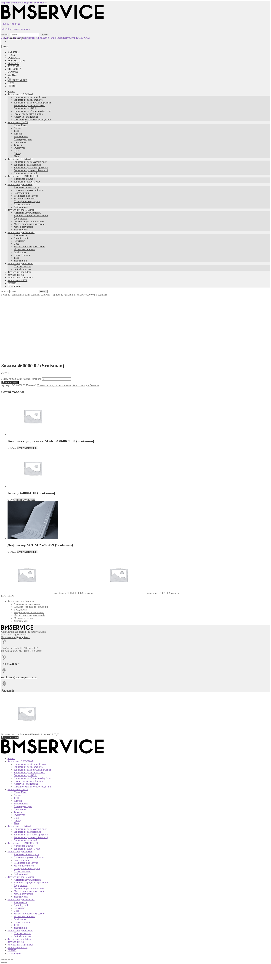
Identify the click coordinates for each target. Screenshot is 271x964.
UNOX (11, 55)
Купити (21, 447)
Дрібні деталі (21, 238)
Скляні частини (22, 204)
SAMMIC (13, 72)
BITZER (12, 74)
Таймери (18, 145)
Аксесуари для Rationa (26, 116)
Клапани (18, 133)
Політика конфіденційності (15, 637)
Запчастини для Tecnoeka (21, 232)
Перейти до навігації (12, 2)
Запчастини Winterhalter (20, 277)
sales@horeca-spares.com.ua (15, 29)
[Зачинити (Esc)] (2, 959)
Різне (16, 156)
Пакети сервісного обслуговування (32, 119)
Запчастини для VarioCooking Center (33, 111)
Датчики (18, 128)
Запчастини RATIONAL (21, 94)
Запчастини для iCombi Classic (30, 97)
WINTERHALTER (17, 80)
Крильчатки (20, 142)
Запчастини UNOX (18, 122)
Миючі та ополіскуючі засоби (29, 224)
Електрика (19, 241)
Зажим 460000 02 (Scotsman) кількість (21, 379)
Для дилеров (14, 286)
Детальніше (31, 447)
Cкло (16, 150)
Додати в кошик (10, 382)
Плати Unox (20, 125)
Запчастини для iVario (25, 108)
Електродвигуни (23, 139)
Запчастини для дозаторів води (30, 162)
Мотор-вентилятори (24, 198)
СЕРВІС (12, 86)
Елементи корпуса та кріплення (31, 215)
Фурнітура (19, 147)
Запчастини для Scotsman (21, 210)
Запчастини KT (16, 274)
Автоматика (20, 235)
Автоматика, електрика (26, 187)
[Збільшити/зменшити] (12, 959)
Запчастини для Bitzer (19, 272)
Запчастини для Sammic (20, 263)
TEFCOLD (13, 63)
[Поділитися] (5, 959)
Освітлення (20, 252)
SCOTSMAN (14, 66)
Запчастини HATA (17, 280)
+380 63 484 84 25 (10, 23)
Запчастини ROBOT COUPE (23, 176)
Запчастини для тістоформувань (31, 167)
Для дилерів (7, 690)
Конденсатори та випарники (29, 221)
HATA (11, 83)
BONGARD (14, 57)
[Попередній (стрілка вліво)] (2, 962)
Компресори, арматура (26, 195)
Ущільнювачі (21, 136)
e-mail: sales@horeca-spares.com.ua (19, 677)
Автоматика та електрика (27, 212)
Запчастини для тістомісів (28, 164)
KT (9, 77)
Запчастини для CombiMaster (29, 105)
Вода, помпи (20, 218)
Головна (5, 294)
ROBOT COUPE (16, 60)
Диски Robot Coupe (24, 178)
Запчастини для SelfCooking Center (32, 102)
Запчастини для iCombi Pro (28, 99)
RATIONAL (14, 52)
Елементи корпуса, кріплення (29, 190)
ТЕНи (17, 130)
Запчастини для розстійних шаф (31, 170)
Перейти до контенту (35, 2)
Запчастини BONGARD (21, 159)
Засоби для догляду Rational (28, 114)
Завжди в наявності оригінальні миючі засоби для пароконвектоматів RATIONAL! (45, 37)
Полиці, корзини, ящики (27, 201)
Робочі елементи (23, 269)
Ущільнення (20, 260)
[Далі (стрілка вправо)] (5, 962)
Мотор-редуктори (23, 226)
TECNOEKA (14, 69)
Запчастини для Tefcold (20, 184)
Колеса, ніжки (21, 193)
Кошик (11, 91)
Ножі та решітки (22, 266)
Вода (16, 243)
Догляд (17, 153)
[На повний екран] (9, 959)
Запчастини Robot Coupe (27, 181)
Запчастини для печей (25, 173)
